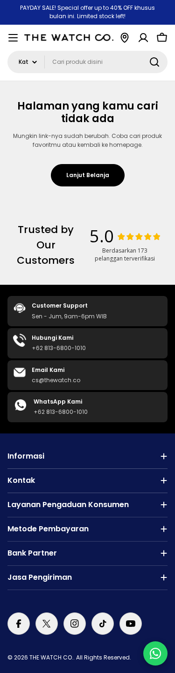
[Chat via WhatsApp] (155, 653)
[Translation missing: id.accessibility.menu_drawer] (13, 37)
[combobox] (87, 62)
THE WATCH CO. (51, 657)
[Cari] (154, 62)
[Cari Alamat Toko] (124, 37)
